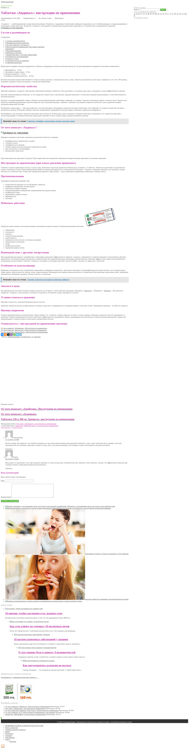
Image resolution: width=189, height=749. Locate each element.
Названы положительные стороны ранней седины (63, 601)
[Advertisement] (64, 370)
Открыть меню (6, 5)
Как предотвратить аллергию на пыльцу (47, 665)
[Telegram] (20, 334)
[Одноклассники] (5, 334)
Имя (2, 481)
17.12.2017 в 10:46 (12, 439)
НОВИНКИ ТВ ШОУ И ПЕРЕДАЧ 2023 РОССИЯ (24, 726)
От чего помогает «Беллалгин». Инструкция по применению (24, 330)
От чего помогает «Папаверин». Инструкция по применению (24, 328)
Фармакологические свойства (17, 43)
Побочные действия (13, 53)
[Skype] (17, 334)
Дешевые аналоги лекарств (15, 730)
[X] (8, 334)
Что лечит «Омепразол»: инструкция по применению (36, 424)
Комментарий (6, 497)
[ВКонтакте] (2, 334)
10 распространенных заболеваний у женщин (41, 639)
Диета (7, 739)
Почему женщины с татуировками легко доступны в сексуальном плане (88, 506)
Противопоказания (13, 51)
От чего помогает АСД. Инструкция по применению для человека (30, 712)
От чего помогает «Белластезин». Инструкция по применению (24, 332)
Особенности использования (16, 57)
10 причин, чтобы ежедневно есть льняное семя (33, 613)
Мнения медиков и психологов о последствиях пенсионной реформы (85, 508)
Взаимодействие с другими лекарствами (21, 55)
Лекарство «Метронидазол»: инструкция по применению (36, 426)
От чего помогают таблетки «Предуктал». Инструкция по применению (32, 710)
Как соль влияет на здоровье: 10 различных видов (39, 626)
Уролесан (87, 291)
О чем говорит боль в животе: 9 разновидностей (46, 652)
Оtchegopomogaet (7, 2)
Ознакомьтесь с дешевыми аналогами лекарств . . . (19, 677)
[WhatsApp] (14, 334)
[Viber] (11, 334)
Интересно (9, 734)
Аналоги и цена (11, 59)
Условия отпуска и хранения (17, 61)
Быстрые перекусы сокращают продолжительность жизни (107, 599)
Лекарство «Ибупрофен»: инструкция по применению (25, 714)
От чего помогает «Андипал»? (17, 45)
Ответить (8, 449)
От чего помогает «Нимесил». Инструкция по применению (27, 706)
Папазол (107, 291)
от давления (36, 337)
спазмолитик (26, 337)
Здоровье (8, 736)
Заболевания (10, 737)
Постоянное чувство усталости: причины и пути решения (106, 554)
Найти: (136, 10)
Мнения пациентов (13, 63)
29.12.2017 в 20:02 (12, 459)
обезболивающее (14, 337)
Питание (13, 741)
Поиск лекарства (11, 728)
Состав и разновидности (15, 41)
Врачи (7, 732)
